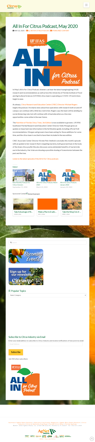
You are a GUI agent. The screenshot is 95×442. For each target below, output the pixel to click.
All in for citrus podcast (18, 229)
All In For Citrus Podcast (39, 31)
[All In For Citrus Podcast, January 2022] (71, 175)
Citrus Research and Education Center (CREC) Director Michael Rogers (49, 104)
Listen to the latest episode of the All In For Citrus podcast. (36, 159)
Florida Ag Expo (71, 424)
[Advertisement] (26, 316)
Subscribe (16, 352)
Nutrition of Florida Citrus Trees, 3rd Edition (33, 122)
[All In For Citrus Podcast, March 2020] (47, 175)
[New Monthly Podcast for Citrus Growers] (23, 175)
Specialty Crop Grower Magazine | (47, 422)
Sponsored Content (60, 31)
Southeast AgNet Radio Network (21, 422)
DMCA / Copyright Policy (47, 439)
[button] (86, 5)
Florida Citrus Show (56, 424)
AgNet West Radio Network (70, 422)
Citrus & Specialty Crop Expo (36, 424)
